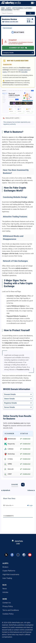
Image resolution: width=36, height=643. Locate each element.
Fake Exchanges (6, 9)
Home (3, 8)
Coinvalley (24, 72)
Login (31, 505)
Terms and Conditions (10, 610)
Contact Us (6, 603)
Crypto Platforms (8, 571)
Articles (5, 592)
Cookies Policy (8, 614)
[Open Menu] (33, 3)
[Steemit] (24, 554)
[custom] (18, 554)
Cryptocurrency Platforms (22, 8)
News (4, 589)
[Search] (30, 13)
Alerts (8, 8)
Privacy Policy (7, 606)
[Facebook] (12, 554)
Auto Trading (7, 578)
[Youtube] (30, 554)
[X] (6, 554)
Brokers (5, 567)
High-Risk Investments (10, 574)
